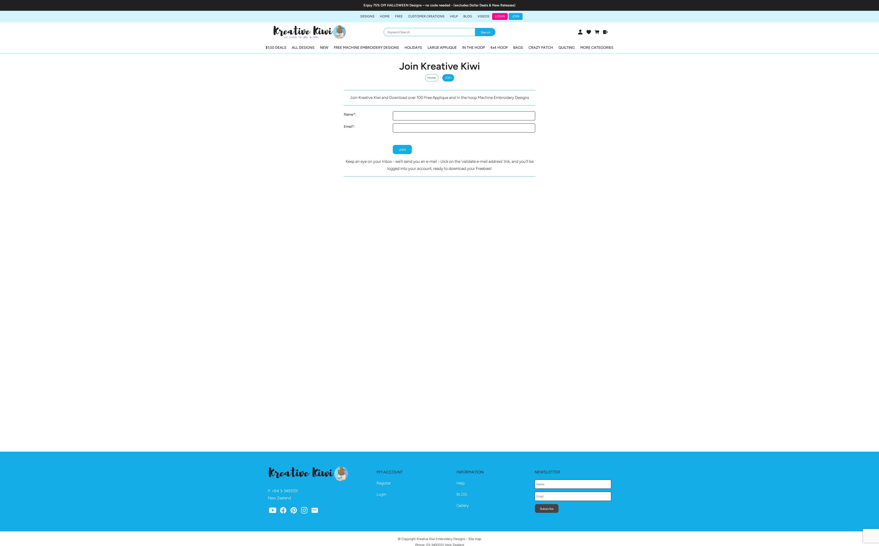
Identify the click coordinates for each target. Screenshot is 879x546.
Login (500, 16)
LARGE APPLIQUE (442, 47)
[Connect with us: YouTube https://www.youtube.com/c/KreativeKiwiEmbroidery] (272, 511)
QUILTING (567, 47)
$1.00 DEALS (276, 47)
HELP (454, 16)
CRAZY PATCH (541, 47)
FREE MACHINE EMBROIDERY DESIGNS (366, 47)
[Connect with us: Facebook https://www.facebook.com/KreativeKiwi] (283, 511)
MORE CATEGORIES (596, 47)
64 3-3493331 (286, 491)
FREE (399, 16)
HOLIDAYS (413, 47)
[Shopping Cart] (597, 32)
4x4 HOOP (499, 47)
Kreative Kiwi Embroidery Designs (441, 539)
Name (348, 114)
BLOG (467, 16)
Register (384, 483)
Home (385, 16)
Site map (474, 539)
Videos (483, 16)
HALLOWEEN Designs (404, 5)
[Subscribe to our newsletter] (315, 511)
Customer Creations (426, 16)
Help (460, 483)
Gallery (462, 505)
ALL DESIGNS (303, 47)
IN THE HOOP (473, 47)
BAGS (518, 47)
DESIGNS (367, 16)
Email (348, 126)
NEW (324, 47)
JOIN (515, 16)
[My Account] (580, 32)
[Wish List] (588, 32)
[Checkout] (605, 32)
